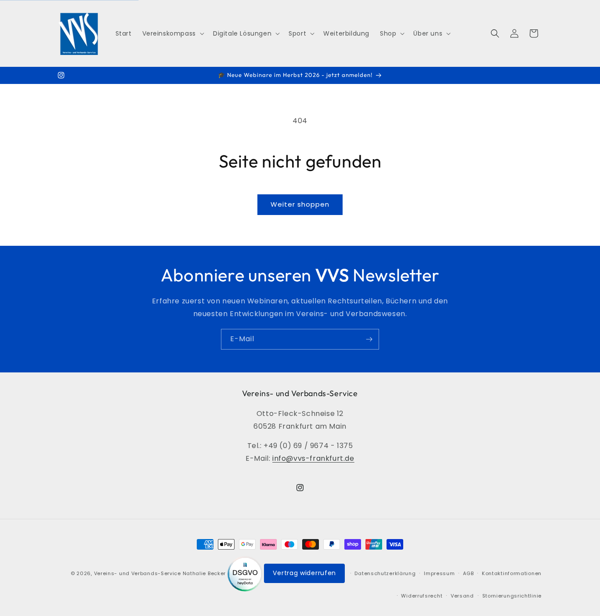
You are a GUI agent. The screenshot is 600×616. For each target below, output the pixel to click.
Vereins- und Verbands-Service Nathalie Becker (160, 573)
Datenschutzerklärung (385, 573)
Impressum (439, 573)
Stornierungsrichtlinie (512, 595)
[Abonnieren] (369, 339)
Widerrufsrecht (421, 595)
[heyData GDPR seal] (246, 573)
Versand (462, 595)
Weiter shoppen (300, 204)
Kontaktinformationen (512, 573)
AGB (468, 573)
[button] (172, 33)
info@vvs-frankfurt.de (313, 458)
